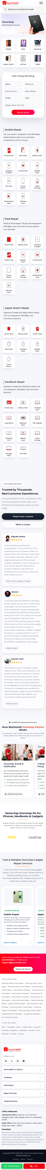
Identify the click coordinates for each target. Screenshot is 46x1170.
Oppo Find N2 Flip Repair (16, 1003)
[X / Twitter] (6, 1061)
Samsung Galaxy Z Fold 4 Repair (30, 1010)
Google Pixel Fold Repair (32, 1014)
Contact (30, 1159)
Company (8, 1077)
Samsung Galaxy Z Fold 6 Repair (21, 1007)
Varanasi (13, 1034)
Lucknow (21, 1034)
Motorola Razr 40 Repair (20, 997)
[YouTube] (23, 1061)
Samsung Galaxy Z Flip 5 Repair (19, 986)
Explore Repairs (18, 942)
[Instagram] (17, 1061)
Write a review (23, 524)
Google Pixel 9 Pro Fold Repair (12, 1014)
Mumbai (31, 1030)
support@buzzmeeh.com (14, 962)
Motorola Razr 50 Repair (21, 990)
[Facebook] (11, 1061)
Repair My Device (23, 969)
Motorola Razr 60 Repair (20, 993)
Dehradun (5, 1034)
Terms (22, 1159)
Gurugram (37, 1027)
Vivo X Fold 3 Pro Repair (10, 1017)
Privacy (16, 1159)
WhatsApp (13, 1166)
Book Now (23, 112)
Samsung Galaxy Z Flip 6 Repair (13, 983)
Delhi (3, 1027)
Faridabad (5, 1030)
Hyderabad (23, 1030)
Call (36, 1166)
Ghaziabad (11, 1027)
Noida (18, 1027)
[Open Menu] (41, 3)
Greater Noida (26, 1027)
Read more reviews (23, 516)
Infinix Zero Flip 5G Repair (20, 1000)
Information (9, 1085)
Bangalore (13, 1030)
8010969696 (8, 960)
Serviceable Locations (13, 1069)
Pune (38, 1030)
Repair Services (10, 1093)
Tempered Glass (10, 1101)
